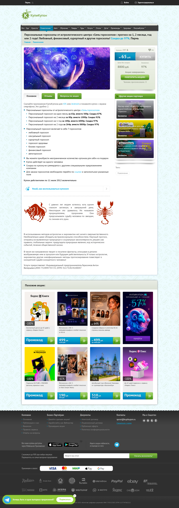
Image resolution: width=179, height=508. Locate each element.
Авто (56, 28)
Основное (31, 96)
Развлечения (46, 28)
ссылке (78, 171)
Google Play (71, 444)
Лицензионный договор (92, 423)
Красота (35, 28)
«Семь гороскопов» (90, 110)
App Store (55, 444)
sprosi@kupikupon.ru (126, 419)
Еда (28, 28)
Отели (99, 28)
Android (75, 103)
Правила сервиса (30, 429)
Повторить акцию (135, 77)
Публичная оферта (90, 426)
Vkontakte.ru (147, 420)
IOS (65, 103)
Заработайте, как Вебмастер (60, 423)
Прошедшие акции (56, 426)
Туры (83, 28)
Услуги (90, 28)
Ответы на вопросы (31, 433)
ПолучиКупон (140, 28)
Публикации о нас (31, 423)
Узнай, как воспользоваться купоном (50, 188)
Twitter (151, 420)
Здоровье (127, 28)
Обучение (65, 28)
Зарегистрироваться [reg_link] (146, 2)
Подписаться (64, 499)
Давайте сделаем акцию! (59, 419)
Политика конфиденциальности (96, 429)
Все (23, 28)
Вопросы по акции (69, 96)
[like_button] (149, 50)
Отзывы (48, 96)
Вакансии (27, 426)
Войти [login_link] (126, 2)
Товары (75, 28)
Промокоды (116, 28)
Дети (106, 28)
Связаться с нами (124, 423)
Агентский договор (90, 419)
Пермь (27, 2)
